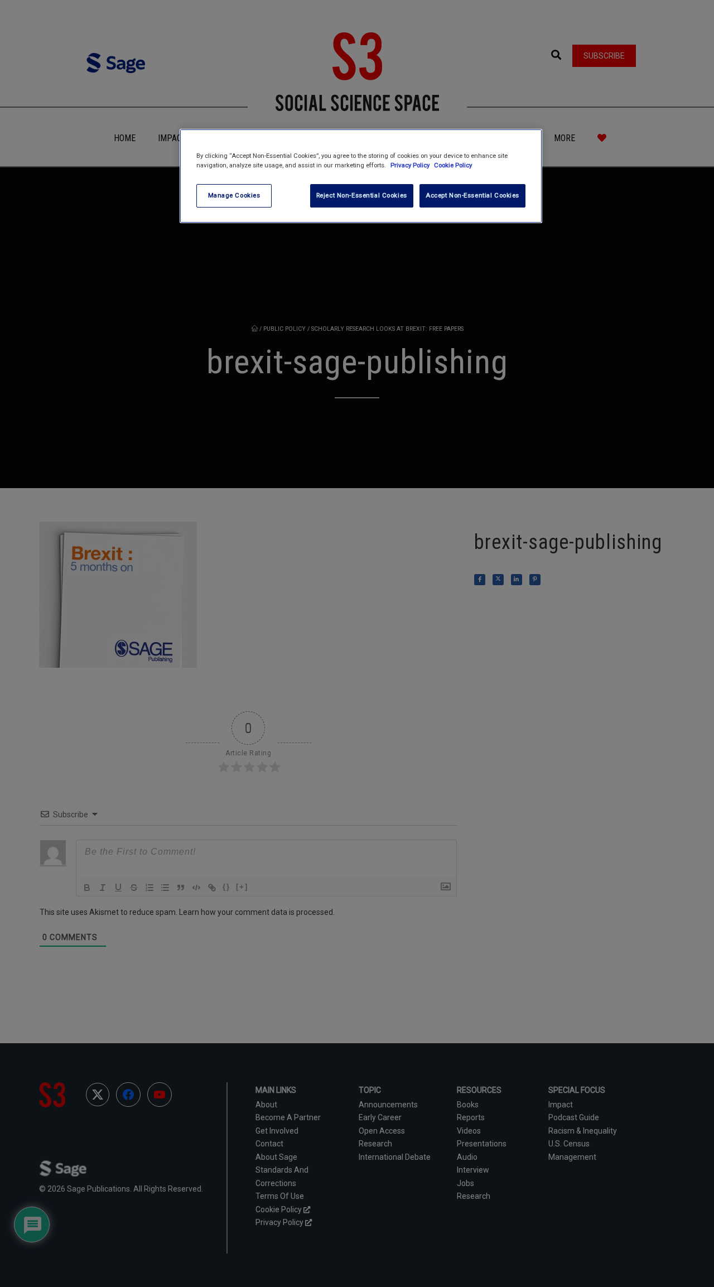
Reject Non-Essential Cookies (361, 195)
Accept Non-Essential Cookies (472, 195)
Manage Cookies (234, 195)
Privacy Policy (410, 165)
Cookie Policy (453, 165)
